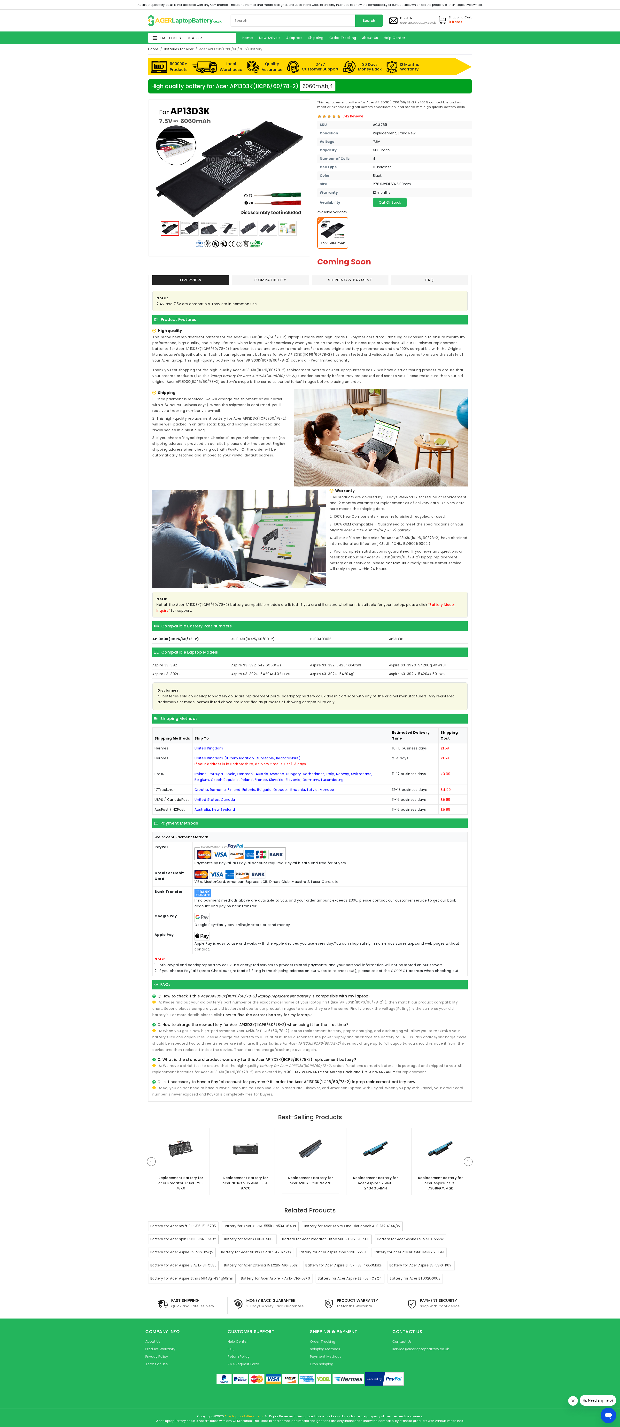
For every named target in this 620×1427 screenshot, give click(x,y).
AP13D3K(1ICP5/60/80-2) (253, 639)
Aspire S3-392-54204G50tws (336, 665)
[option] (229, 161)
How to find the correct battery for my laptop (266, 1014)
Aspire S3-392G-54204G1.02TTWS (261, 673)
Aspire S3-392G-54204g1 (332, 673)
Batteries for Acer (179, 49)
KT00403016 (321, 639)
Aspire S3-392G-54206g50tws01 (417, 665)
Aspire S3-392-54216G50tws (256, 665)
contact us (396, 563)
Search (369, 20)
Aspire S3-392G (166, 673)
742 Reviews (353, 116)
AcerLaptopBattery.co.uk (244, 1416)
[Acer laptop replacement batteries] (185, 20)
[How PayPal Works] (384, 1379)
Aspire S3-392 (164, 665)
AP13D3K (396, 639)
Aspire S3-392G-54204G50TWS (417, 673)
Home (153, 49)
